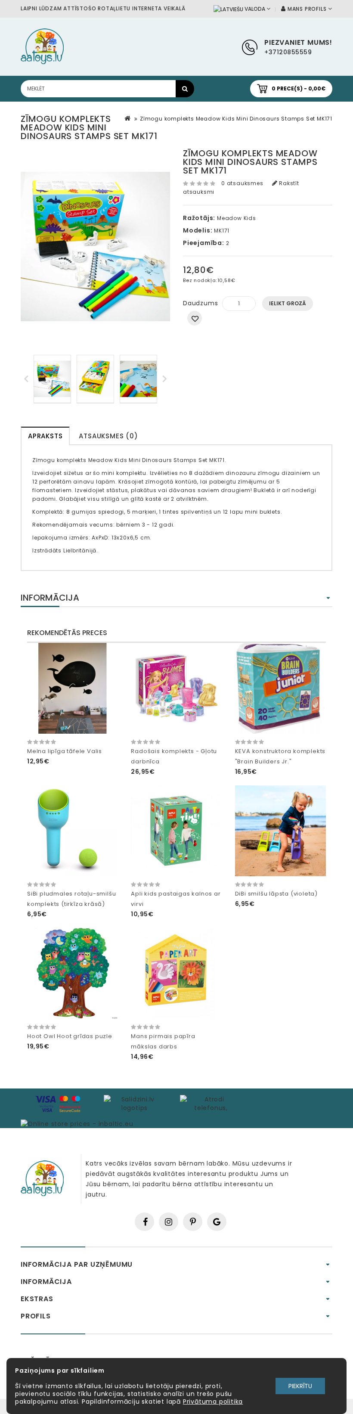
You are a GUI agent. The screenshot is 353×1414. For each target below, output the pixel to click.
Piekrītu (300, 1386)
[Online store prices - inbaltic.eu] (77, 1123)
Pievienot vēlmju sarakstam (194, 318)
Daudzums (200, 303)
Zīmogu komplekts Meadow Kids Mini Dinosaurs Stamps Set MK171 (236, 118)
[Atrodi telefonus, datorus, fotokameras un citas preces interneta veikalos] (211, 1103)
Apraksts (45, 435)
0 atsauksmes (242, 183)
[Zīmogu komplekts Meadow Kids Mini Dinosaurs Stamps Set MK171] (52, 379)
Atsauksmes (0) (108, 435)
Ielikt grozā (287, 303)
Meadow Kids (236, 218)
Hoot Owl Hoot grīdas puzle (69, 1036)
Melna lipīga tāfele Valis (64, 751)
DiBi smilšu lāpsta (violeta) (276, 894)
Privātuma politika (213, 1401)
